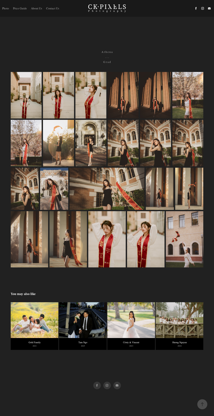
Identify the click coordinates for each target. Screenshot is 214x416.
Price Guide (20, 8)
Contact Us (52, 8)
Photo (5, 8)
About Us (36, 8)
